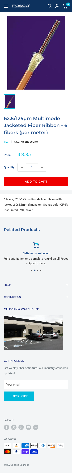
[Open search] (50, 6)
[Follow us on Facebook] (6, 427)
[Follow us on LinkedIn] (35, 427)
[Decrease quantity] (22, 167)
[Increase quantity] (42, 167)
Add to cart (36, 181)
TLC (6, 141)
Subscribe (19, 396)
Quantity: (9, 167)
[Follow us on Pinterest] (21, 427)
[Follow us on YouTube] (28, 427)
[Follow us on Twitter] (14, 427)
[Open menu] (6, 6)
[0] (65, 6)
